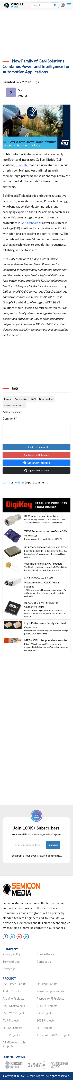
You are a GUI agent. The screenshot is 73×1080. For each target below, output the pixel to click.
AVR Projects (11, 1020)
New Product (46, 398)
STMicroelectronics (14, 405)
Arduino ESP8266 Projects (53, 1035)
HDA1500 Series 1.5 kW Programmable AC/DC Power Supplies (41, 582)
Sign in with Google (38, 454)
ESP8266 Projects (14, 1013)
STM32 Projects (46, 1006)
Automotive (21, 398)
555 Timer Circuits (14, 984)
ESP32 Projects (12, 1028)
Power (7, 398)
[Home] (14, 5)
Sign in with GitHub (38, 470)
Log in (63, 5)
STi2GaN (21, 165)
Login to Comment (38, 447)
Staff (21, 90)
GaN (33, 398)
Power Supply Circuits (50, 991)
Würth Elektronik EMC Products (43, 563)
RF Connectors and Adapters (41, 516)
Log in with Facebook (39, 462)
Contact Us (43, 961)
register (19, 482)
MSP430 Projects (14, 1006)
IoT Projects (44, 1028)
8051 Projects (45, 1020)
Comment (10, 418)
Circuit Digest (35, 1076)
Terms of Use (11, 961)
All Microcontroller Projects (15, 1044)
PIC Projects (44, 1013)
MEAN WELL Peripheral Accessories (45, 640)
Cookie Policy (45, 954)
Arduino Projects (13, 998)
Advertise (9, 969)
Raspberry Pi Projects (50, 998)
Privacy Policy (12, 954)
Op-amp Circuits (46, 984)
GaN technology (31, 223)
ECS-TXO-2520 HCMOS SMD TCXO (46, 547)
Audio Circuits (12, 991)
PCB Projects (11, 1035)
